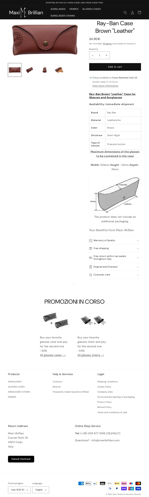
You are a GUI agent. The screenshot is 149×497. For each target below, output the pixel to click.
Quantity (93, 49)
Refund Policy (104, 407)
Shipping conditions (107, 381)
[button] (125, 12)
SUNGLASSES (15, 381)
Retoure (57, 386)
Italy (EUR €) (17, 489)
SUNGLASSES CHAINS (19, 391)
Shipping (107, 43)
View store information (105, 85)
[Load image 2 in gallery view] (29, 70)
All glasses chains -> (91, 355)
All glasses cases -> (53, 355)
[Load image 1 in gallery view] (14, 70)
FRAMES (12, 397)
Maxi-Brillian (118, 494)
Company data (105, 391)
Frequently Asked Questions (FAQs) (71, 391)
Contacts (57, 381)
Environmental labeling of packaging (116, 397)
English (39, 489)
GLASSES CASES (16, 386)
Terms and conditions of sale (112, 412)
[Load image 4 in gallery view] (59, 70)
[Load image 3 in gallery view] (44, 70)
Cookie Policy (104, 386)
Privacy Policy (104, 402)
